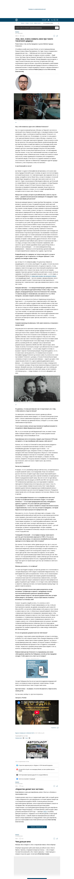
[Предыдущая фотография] (15, 106)
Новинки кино (18, 738)
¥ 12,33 (31, 23)
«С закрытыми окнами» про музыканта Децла (43, 276)
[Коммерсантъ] (16, 20)
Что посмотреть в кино (48, 23)
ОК (57, 28)
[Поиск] (55, 20)
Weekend (17, 31)
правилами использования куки (36, 27)
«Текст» (45, 811)
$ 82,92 (22, 23)
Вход (52, 20)
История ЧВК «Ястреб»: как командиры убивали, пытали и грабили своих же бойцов (37, 770)
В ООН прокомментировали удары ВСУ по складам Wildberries (33, 775)
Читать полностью (37, 827)
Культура (17, 852)
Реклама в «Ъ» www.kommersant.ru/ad (37, 9)
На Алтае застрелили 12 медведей (27, 779)
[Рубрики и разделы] (57, 20)
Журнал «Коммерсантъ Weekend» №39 (24, 733)
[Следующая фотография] (58, 106)
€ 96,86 (26, 23)
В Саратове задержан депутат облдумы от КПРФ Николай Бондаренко (36, 765)
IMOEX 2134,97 (37, 23)
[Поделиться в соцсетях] (57, 36)
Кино (26, 738)
